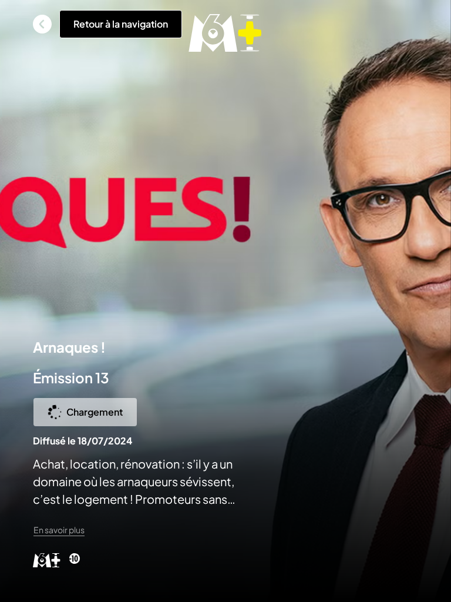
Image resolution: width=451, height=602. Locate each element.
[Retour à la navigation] (42, 24)
